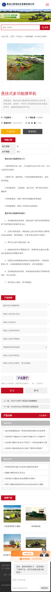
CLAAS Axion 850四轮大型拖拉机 (24, 407)
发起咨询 (44, 588)
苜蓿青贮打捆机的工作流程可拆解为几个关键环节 (25, 437)
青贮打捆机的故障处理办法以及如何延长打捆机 (24, 484)
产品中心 (19, 36)
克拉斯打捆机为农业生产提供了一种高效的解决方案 (26, 442)
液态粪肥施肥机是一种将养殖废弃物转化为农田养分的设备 (27, 431)
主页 (12, 36)
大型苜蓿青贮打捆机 (12, 526)
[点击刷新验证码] (22, 378)
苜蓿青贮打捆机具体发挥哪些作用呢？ (20, 478)
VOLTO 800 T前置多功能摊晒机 (24, 401)
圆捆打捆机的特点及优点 (15, 473)
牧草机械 (29, 36)
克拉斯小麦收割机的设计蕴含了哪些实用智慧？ (24, 448)
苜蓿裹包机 (36, 526)
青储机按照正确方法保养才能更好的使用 (21, 467)
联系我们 (32, 131)
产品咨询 (11, 131)
